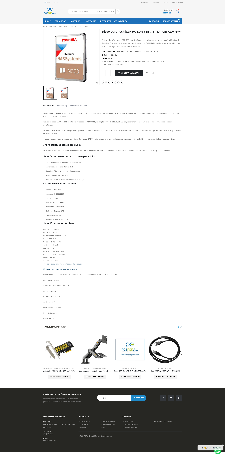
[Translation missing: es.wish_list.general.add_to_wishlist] (146, 73)
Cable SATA (125, 368)
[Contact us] (217, 450)
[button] (179, 326)
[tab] (48, 106)
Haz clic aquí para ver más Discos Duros (61, 269)
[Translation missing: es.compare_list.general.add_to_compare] (153, 73)
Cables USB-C (134, 368)
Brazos (104, 368)
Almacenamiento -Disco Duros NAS (115, 61)
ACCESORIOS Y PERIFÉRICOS (92, 368)
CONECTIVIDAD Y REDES (50, 368)
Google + (117, 82)
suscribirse (139, 398)
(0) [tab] (62, 106)
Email (121, 82)
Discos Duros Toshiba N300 (112, 64)
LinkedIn (112, 82)
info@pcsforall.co (49, 440)
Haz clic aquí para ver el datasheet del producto (64, 264)
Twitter (108, 82)
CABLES (160, 368)
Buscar (117, 11)
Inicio (44, 26)
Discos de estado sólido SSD (141, 61)
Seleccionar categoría (104, 11)
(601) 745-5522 (48, 434)
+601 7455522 (166, 13)
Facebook (104, 82)
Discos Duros (158, 61)
